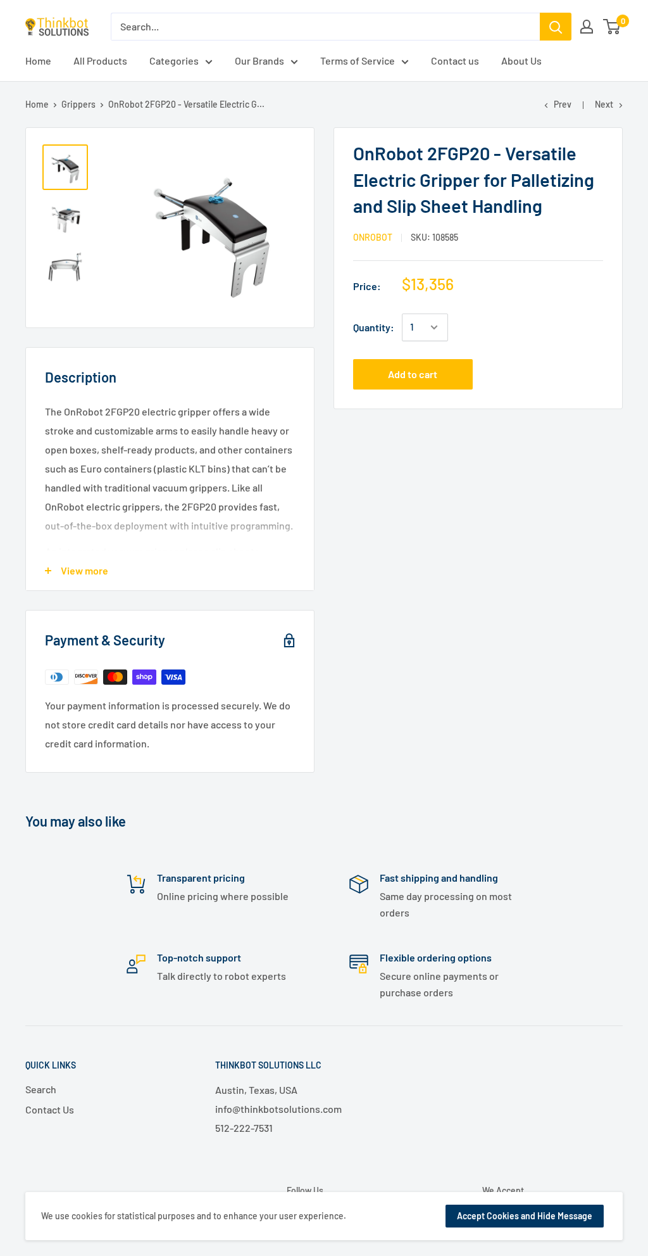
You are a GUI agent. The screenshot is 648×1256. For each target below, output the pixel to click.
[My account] (586, 27)
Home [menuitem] (38, 60)
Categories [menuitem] (174, 60)
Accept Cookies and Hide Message (524, 1215)
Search (40, 1089)
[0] (612, 26)
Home (37, 104)
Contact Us (49, 1109)
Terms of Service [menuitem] (357, 60)
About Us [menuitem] (521, 60)
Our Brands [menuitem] (259, 60)
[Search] (555, 27)
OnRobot (372, 237)
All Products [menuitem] (100, 60)
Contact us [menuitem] (455, 60)
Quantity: (373, 327)
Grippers (78, 104)
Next (604, 104)
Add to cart (412, 374)
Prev (562, 104)
